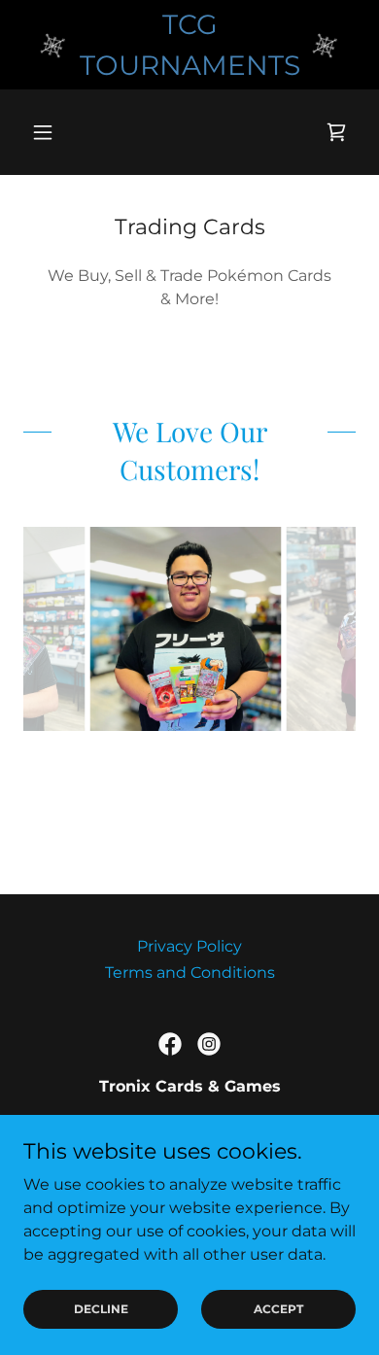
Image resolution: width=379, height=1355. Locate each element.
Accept (278, 1309)
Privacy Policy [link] (189, 946)
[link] (336, 132)
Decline (101, 1309)
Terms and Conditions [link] (190, 972)
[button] (48, 132)
